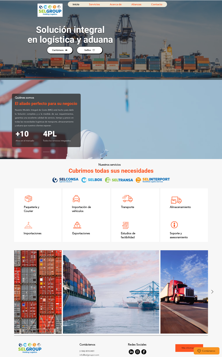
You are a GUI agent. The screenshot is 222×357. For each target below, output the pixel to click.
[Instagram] (137, 351)
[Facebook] (143, 351)
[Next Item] (212, 292)
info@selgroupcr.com (89, 355)
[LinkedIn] (131, 351)
